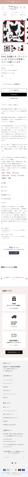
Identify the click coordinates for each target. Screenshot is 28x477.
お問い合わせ (6, 390)
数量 (2, 76)
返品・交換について (8, 414)
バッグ (23, 12)
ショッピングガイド (8, 380)
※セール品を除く (14, 308)
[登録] (23, 457)
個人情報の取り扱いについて (10, 417)
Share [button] (4, 202)
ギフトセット (14, 14)
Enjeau (8, 172)
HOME (2, 228)
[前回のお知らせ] (3, 2)
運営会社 (5, 397)
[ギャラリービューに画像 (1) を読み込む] (7, 48)
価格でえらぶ (23, 14)
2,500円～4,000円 (9, 234)
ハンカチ (5, 12)
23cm (3, 172)
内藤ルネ (4, 178)
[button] (3, 7)
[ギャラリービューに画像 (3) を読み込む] (21, 48)
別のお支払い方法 (14, 98)
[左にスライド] (1, 49)
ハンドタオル (21, 175)
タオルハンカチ (5, 175)
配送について (6, 407)
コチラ (16, 345)
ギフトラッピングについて (10, 410)
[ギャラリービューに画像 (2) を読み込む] (14, 48)
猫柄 (10, 178)
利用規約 (5, 421)
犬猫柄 (4, 14)
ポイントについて (7, 383)
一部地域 (13, 70)
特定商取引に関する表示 (9, 424)
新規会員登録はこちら (14, 352)
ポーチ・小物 (14, 12)
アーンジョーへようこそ (9, 394)
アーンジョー (16, 172)
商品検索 (5, 387)
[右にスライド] (26, 49)
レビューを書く (14, 253)
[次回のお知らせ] (25, 2)
